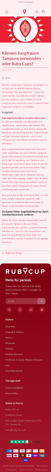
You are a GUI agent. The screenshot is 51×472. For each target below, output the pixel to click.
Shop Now (10, 326)
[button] (7, 12)
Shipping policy (41, 470)
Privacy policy (11, 470)
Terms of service (26, 470)
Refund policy (42, 466)
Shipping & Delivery (14, 332)
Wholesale (10, 343)
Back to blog (13, 253)
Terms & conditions (14, 388)
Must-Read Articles (14, 371)
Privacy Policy (11, 393)
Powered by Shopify (26, 466)
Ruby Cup (14, 466)
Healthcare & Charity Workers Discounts (24, 360)
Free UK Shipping (25, 2)
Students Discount (13, 354)
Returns (9, 337)
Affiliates (9, 349)
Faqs (7, 365)
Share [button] (8, 78)
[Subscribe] (41, 301)
